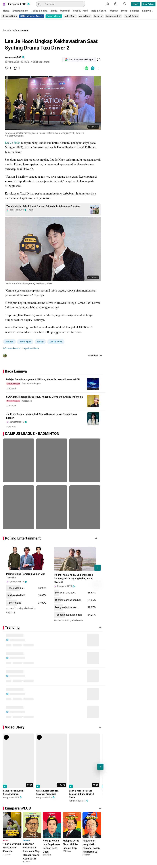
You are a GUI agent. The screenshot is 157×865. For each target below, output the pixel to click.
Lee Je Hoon (12, 143)
